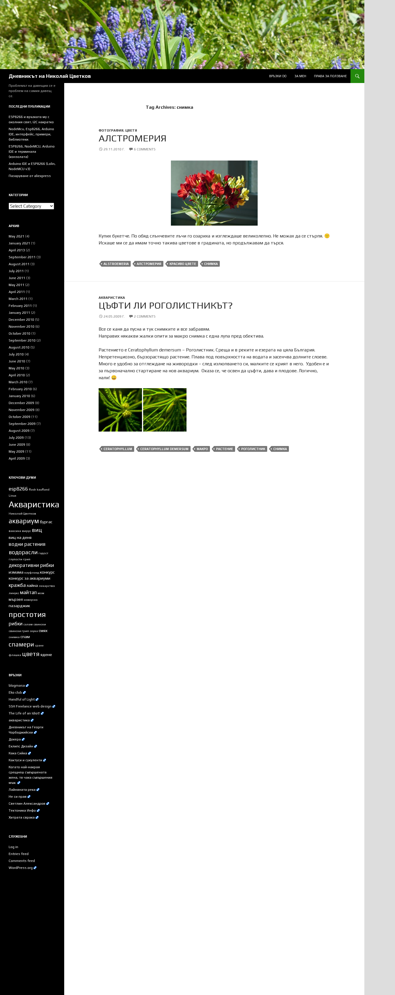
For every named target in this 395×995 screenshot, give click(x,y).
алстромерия (149, 264)
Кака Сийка (18, 753)
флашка (15, 655)
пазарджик (19, 605)
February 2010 (20, 389)
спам (25, 636)
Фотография (111, 130)
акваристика (19, 720)
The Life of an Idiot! (24, 713)
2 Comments (145, 316)
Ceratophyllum (118, 449)
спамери (21, 644)
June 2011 (17, 278)
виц (37, 530)
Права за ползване (330, 76)
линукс (14, 593)
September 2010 (22, 340)
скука (34, 631)
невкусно (31, 599)
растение (224, 449)
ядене (46, 654)
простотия (27, 614)
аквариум (24, 521)
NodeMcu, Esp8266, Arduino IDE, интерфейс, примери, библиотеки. (31, 134)
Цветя (131, 130)
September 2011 (22, 257)
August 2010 (19, 347)
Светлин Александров (27, 803)
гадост (43, 553)
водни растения (27, 544)
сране (39, 645)
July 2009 (16, 438)
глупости (15, 559)
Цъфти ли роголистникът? (166, 305)
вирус (26, 530)
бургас (46, 521)
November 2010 (21, 327)
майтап (28, 592)
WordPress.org (21, 868)
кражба (17, 585)
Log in (13, 847)
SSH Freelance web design (30, 706)
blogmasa (17, 685)
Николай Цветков (22, 513)
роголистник (253, 449)
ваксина (15, 530)
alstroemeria (116, 264)
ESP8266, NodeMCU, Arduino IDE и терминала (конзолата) (32, 151)
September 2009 (22, 424)
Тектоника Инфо (22, 810)
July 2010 (16, 354)
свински (40, 624)
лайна (32, 585)
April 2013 (17, 250)
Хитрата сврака (22, 817)
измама (16, 572)
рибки (16, 624)
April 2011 (17, 292)
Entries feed (19, 854)
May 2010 (16, 368)
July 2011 (16, 271)
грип (26, 559)
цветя (31, 653)
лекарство (47, 585)
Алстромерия (133, 137)
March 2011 (18, 299)
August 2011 (19, 264)
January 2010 (19, 396)
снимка (211, 264)
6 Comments (145, 149)
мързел (16, 599)
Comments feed (22, 861)
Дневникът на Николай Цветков (50, 76)
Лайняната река (22, 790)
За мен (300, 76)
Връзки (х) (278, 76)
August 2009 (19, 431)
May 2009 (16, 451)
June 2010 (17, 361)
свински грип (19, 631)
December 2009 (21, 403)
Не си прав (18, 797)
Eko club (15, 692)
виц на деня (20, 537)
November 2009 (21, 410)
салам (28, 624)
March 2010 (18, 382)
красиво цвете (182, 264)
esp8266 (18, 489)
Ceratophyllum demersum (164, 449)
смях (43, 630)
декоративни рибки (31, 565)
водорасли (23, 552)
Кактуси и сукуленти (25, 760)
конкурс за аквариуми (29, 578)
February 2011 (20, 306)
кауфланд (31, 572)
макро (202, 449)
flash (32, 489)
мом (41, 593)
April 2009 (17, 458)
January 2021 (19, 243)
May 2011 (16, 285)
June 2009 (17, 445)
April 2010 (17, 375)
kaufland (43, 489)
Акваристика (112, 298)
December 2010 (21, 320)
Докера (15, 739)
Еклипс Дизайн (21, 746)
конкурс (47, 572)
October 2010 (19, 333)
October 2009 (19, 417)
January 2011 (19, 313)
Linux (12, 495)
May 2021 (16, 236)
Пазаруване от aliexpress (30, 176)
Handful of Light (22, 699)
